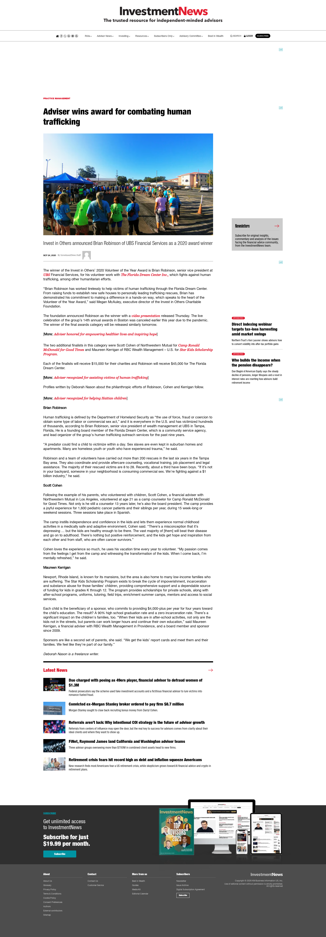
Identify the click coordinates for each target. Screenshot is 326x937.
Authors (47, 906)
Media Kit (136, 889)
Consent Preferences (52, 902)
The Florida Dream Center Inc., (144, 275)
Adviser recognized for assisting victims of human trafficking (101, 377)
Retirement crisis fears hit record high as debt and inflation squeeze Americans (135, 759)
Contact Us (93, 881)
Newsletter (181, 881)
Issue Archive (182, 885)
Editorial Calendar (140, 893)
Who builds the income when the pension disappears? (256, 363)
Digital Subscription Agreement (190, 889)
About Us (47, 881)
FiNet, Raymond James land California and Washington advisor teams (127, 741)
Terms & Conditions (52, 893)
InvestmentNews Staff (71, 255)
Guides (135, 885)
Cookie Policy (49, 898)
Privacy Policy (49, 889)
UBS (46, 275)
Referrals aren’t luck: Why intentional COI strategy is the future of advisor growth (137, 722)
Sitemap (47, 915)
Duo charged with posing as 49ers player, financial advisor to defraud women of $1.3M (135, 683)
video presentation (146, 316)
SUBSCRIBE (263, 36)
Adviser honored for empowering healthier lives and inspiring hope (105, 334)
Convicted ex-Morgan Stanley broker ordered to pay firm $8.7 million (126, 704)
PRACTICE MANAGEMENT (56, 98)
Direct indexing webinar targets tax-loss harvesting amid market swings (254, 329)
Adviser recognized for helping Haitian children (90, 398)
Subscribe (59, 854)
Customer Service (96, 885)
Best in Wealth (215, 35)
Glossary (47, 885)
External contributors (52, 910)
